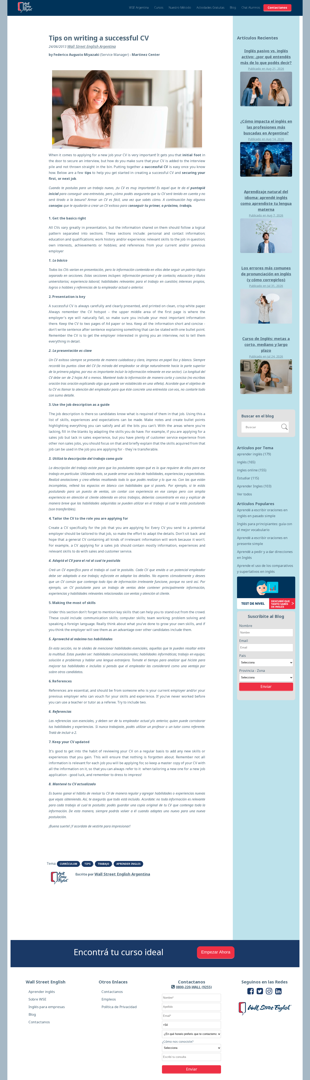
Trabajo (103, 864)
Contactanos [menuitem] (39, 1021)
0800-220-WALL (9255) (194, 987)
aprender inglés (254, 454)
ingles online (251, 470)
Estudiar (248, 478)
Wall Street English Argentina (91, 46)
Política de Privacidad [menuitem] (119, 1006)
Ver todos (244, 494)
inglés (246, 462)
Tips (87, 864)
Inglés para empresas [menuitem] (46, 1006)
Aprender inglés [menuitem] (41, 991)
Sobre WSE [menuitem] (37, 999)
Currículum (68, 864)
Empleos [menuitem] (108, 999)
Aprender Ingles (128, 864)
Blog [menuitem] (32, 1014)
